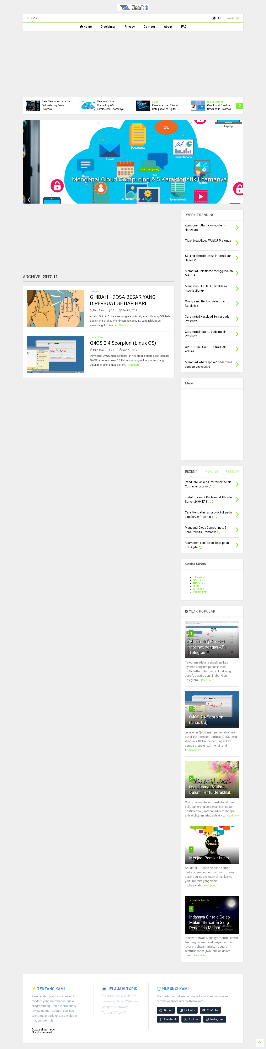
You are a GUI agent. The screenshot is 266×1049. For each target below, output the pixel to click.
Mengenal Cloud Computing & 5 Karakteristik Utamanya (132, 179)
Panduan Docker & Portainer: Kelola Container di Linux (167, 105)
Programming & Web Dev (119, 996)
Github (168, 1010)
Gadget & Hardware (115, 1007)
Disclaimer (108, 26)
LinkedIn (189, 1010)
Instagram (217, 1019)
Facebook (170, 1019)
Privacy (129, 26)
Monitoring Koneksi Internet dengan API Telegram (207, 647)
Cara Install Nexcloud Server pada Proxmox (114, 107)
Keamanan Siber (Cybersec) (121, 1001)
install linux (96, 337)
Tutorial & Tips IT (114, 1012)
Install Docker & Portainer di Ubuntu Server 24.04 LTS (226, 105)
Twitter (193, 1019)
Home (87, 26)
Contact (149, 26)
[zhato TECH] (133, 9)
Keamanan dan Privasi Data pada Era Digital (59, 107)
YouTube (212, 1010)
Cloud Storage (110, 102)
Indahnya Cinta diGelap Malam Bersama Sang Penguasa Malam (209, 922)
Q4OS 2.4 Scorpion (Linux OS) (123, 343)
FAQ (184, 26)
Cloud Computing (133, 169)
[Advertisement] (133, 62)
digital (50, 102)
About (168, 26)
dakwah (94, 291)
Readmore (125, 325)
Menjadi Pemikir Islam (209, 857)
